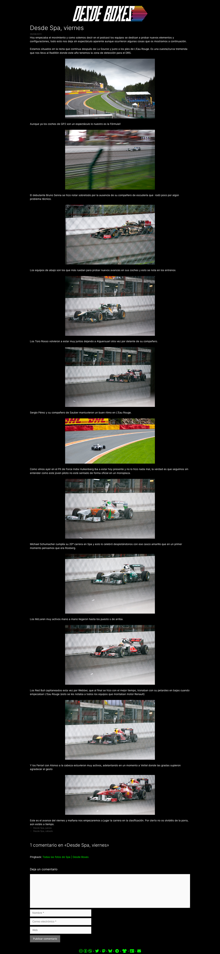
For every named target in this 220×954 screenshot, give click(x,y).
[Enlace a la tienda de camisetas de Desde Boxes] (124, 951)
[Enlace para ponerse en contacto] (139, 951)
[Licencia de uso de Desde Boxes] (85, 951)
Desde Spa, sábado (43, 831)
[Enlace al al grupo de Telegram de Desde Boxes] (117, 951)
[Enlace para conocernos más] (132, 951)
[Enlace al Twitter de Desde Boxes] (97, 951)
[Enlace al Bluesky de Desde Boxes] (110, 951)
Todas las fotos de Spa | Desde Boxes (66, 857)
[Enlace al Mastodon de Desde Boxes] (103, 951)
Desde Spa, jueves (42, 828)
